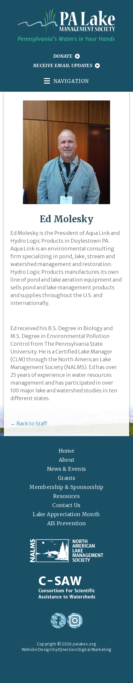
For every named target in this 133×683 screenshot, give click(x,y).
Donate (62, 56)
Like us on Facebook (58, 620)
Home (66, 450)
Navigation (71, 81)
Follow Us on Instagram (75, 620)
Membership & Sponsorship (66, 487)
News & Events (66, 469)
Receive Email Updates (62, 65)
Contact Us (66, 505)
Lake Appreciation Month (66, 514)
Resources (66, 496)
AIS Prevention (66, 523)
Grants (66, 478)
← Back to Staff (28, 423)
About (67, 460)
